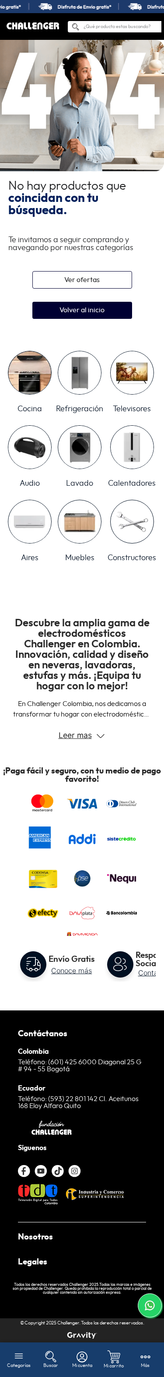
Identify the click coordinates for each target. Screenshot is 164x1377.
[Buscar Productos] (75, 28)
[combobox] (114, 26)
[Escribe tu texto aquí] (82, 1335)
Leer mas (75, 735)
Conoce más (71, 970)
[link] (82, 6)
